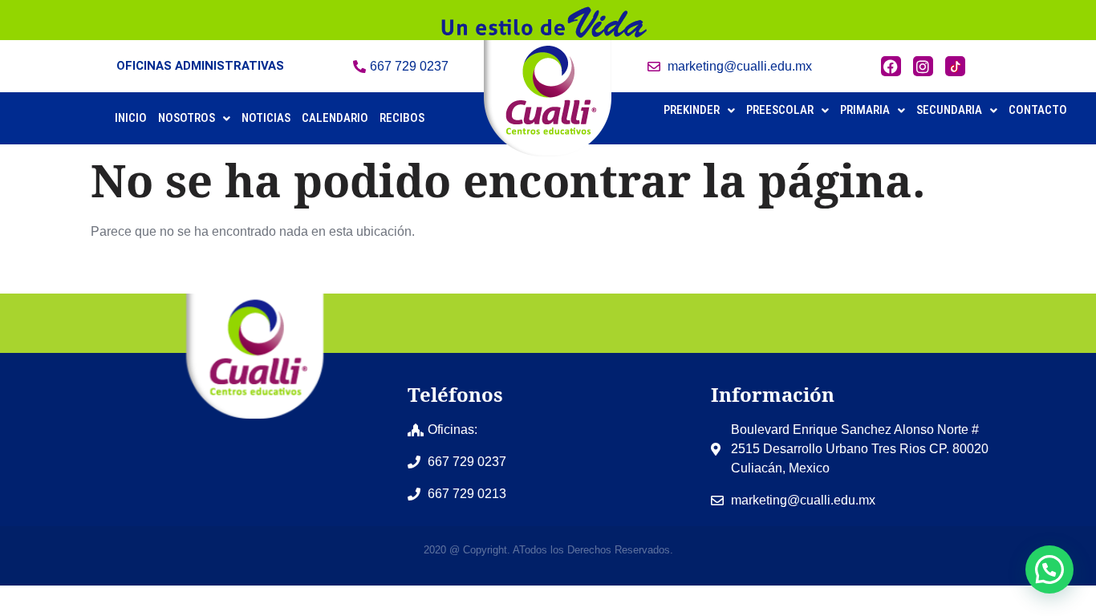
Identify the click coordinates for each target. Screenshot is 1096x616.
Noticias (266, 118)
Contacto (1038, 110)
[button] (194, 118)
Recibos (402, 118)
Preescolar (780, 110)
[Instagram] (923, 66)
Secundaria (949, 110)
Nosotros (186, 118)
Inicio (131, 118)
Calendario (335, 118)
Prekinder (692, 110)
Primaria (865, 110)
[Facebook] (891, 66)
